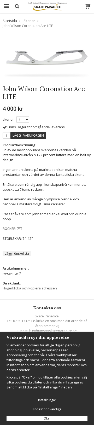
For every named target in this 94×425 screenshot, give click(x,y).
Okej (47, 418)
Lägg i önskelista (17, 253)
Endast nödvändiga (47, 409)
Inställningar (47, 400)
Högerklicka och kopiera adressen (30, 288)
